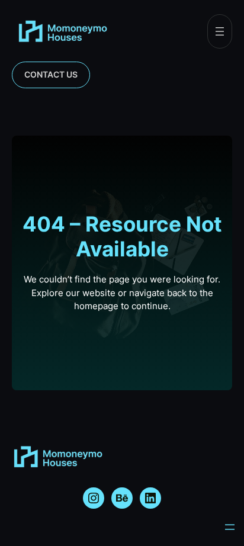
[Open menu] (220, 31)
